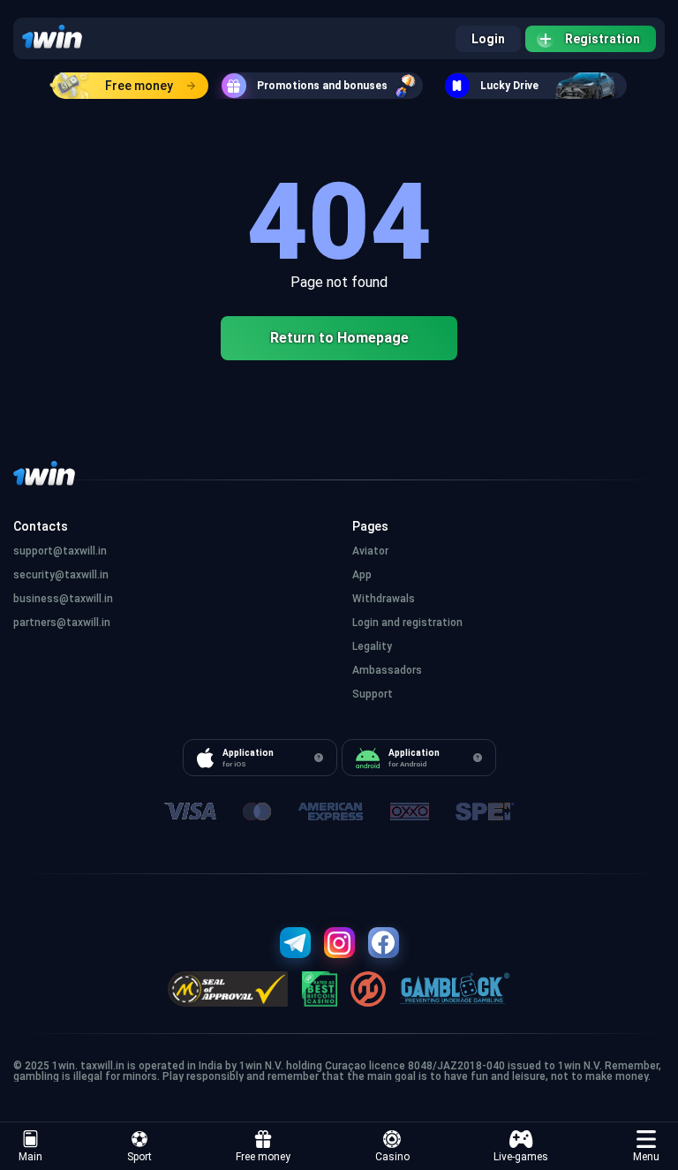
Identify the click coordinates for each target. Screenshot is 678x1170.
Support (372, 694)
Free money (139, 86)
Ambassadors (387, 670)
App (362, 575)
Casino (392, 1157)
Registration (602, 39)
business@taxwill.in (63, 599)
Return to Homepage (339, 337)
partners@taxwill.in (61, 622)
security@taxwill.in (61, 575)
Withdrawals (383, 598)
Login (488, 39)
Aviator (370, 551)
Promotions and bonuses (322, 85)
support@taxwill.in (60, 551)
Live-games (520, 1157)
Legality (372, 646)
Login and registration (407, 622)
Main (30, 1157)
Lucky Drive (509, 85)
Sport (139, 1157)
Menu (646, 1157)
